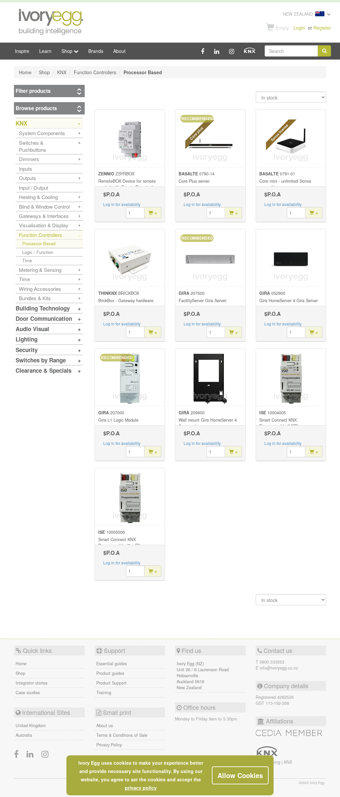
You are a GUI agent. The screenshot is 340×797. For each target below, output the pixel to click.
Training (103, 693)
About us (104, 725)
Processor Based (38, 243)
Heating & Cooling (38, 196)
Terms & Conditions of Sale (121, 735)
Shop (20, 673)
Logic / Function (37, 252)
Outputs (27, 177)
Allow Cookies (240, 775)
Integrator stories (31, 683)
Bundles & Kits (35, 298)
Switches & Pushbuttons (32, 146)
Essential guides (111, 664)
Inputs (25, 168)
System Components (42, 132)
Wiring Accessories (40, 288)
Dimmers (29, 158)
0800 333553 (272, 662)
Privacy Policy (109, 745)
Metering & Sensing (40, 269)
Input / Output (33, 187)
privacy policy (141, 787)
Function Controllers (40, 234)
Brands (95, 51)
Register (322, 27)
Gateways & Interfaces (44, 215)
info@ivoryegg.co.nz (279, 668)
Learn (45, 51)
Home (21, 664)
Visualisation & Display (43, 225)
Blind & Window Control (44, 206)
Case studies (28, 693)
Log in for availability (121, 204)
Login (299, 27)
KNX (288, 762)
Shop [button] (67, 51)
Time (27, 260)
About (119, 51)
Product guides (110, 673)
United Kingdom (30, 725)
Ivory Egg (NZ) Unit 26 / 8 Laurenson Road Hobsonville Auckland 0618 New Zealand (203, 676)
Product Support (111, 683)
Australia (24, 735)
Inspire (22, 51)
